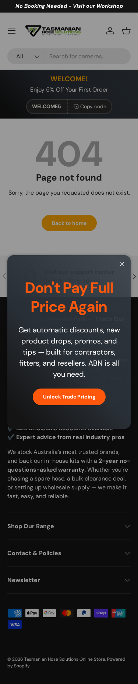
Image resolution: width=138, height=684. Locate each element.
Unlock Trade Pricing (69, 396)
